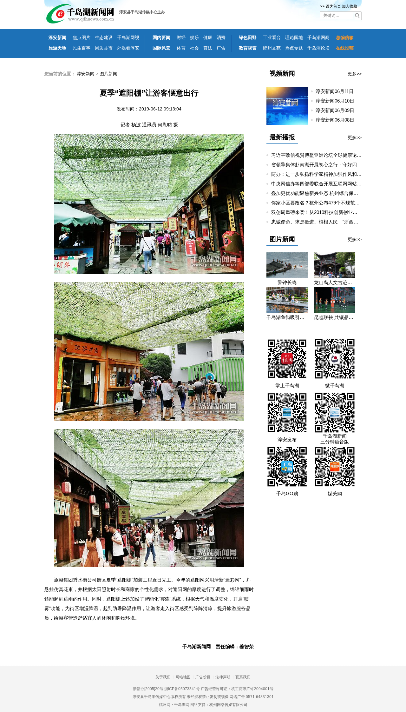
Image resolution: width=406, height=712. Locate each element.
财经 (181, 37)
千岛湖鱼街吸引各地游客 (287, 317)
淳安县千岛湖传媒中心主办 (142, 12)
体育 (181, 47)
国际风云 (161, 47)
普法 (207, 47)
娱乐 (194, 37)
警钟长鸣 (287, 282)
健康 (207, 37)
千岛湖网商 (318, 37)
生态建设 (104, 37)
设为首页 (333, 6)
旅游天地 (57, 47)
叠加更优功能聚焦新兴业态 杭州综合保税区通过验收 (326, 193)
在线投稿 (345, 47)
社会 (194, 47)
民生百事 (81, 47)
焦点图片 (81, 37)
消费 (221, 37)
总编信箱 (345, 37)
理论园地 (294, 37)
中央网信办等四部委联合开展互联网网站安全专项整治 (328, 183)
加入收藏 (349, 6)
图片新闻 (108, 73)
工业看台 (272, 37)
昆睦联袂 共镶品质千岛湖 (334, 317)
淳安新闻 (57, 37)
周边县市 (104, 47)
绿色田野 (248, 37)
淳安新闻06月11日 (337, 91)
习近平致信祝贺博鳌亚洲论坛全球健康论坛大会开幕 (326, 155)
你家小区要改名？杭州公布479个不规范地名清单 (322, 202)
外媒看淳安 (128, 47)
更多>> (355, 73)
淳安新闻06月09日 (337, 110)
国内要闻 (161, 37)
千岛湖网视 (128, 37)
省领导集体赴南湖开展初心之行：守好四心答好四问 (326, 164)
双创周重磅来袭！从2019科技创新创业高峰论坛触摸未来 (331, 212)
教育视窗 (248, 47)
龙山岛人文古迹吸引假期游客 (334, 282)
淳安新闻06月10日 (337, 100)
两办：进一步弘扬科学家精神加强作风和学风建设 (323, 174)
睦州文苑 (272, 47)
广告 (221, 47)
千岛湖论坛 (318, 47)
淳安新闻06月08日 (337, 120)
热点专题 (294, 47)
